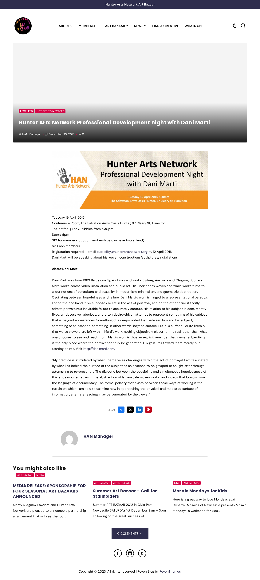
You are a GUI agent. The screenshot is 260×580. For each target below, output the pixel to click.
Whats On (193, 26)
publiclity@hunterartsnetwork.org (122, 252)
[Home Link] (23, 25)
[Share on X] (130, 410)
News (138, 26)
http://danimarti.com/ (99, 349)
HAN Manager (31, 134)
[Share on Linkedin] (139, 410)
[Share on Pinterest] (148, 410)
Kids (176, 483)
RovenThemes (170, 571)
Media (40, 475)
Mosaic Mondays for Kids (200, 491)
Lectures (26, 111)
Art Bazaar (115, 26)
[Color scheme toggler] (235, 26)
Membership (89, 26)
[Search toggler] (243, 26)
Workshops (191, 483)
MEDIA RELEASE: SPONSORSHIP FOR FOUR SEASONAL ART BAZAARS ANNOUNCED (49, 491)
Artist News (121, 483)
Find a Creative (165, 26)
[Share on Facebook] (121, 410)
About (64, 26)
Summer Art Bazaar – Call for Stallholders (125, 493)
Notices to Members (50, 111)
